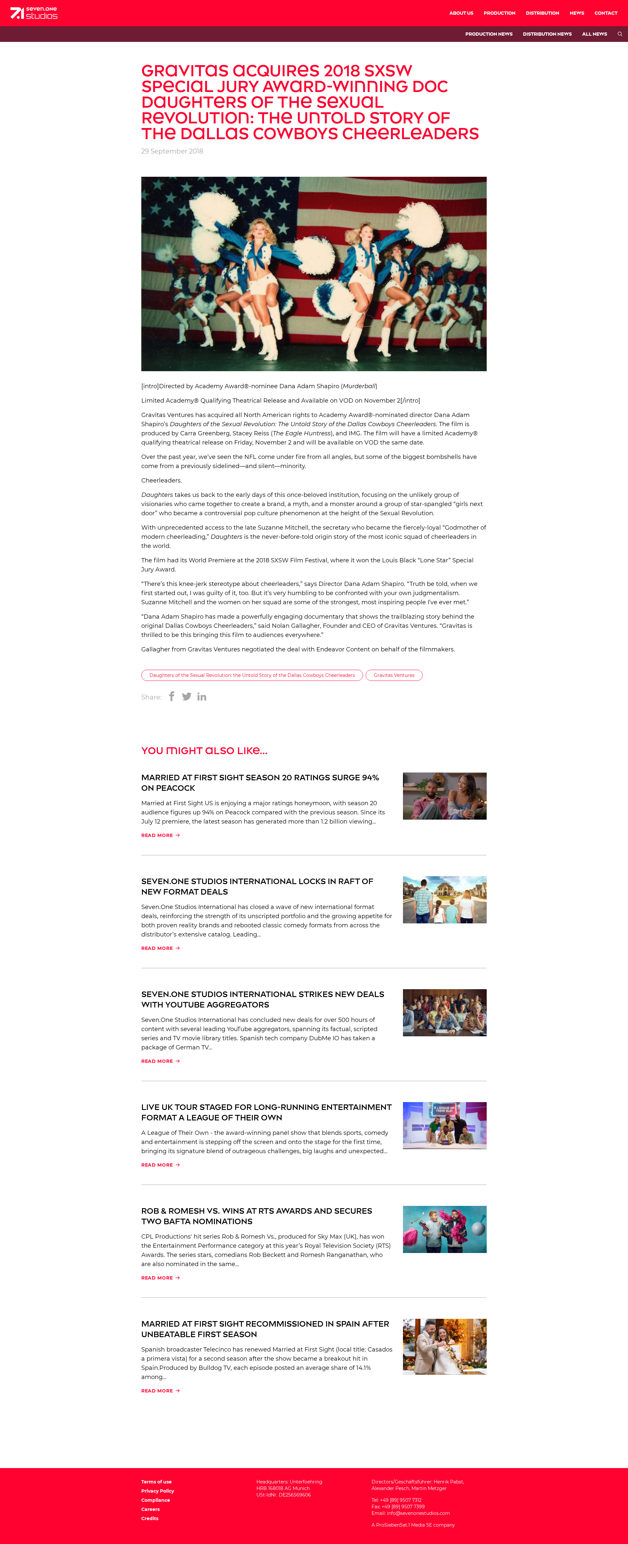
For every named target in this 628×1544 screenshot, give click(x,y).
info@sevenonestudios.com (418, 1513)
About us (461, 13)
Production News (489, 34)
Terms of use (156, 1482)
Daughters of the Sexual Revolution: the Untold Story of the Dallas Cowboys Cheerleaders (252, 675)
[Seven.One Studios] (34, 13)
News (577, 13)
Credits (149, 1518)
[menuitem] (461, 13)
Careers (150, 1509)
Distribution (542, 13)
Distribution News (547, 34)
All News (594, 34)
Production (499, 13)
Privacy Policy (157, 1491)
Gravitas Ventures (167, 415)
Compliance (155, 1500)
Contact (606, 13)
